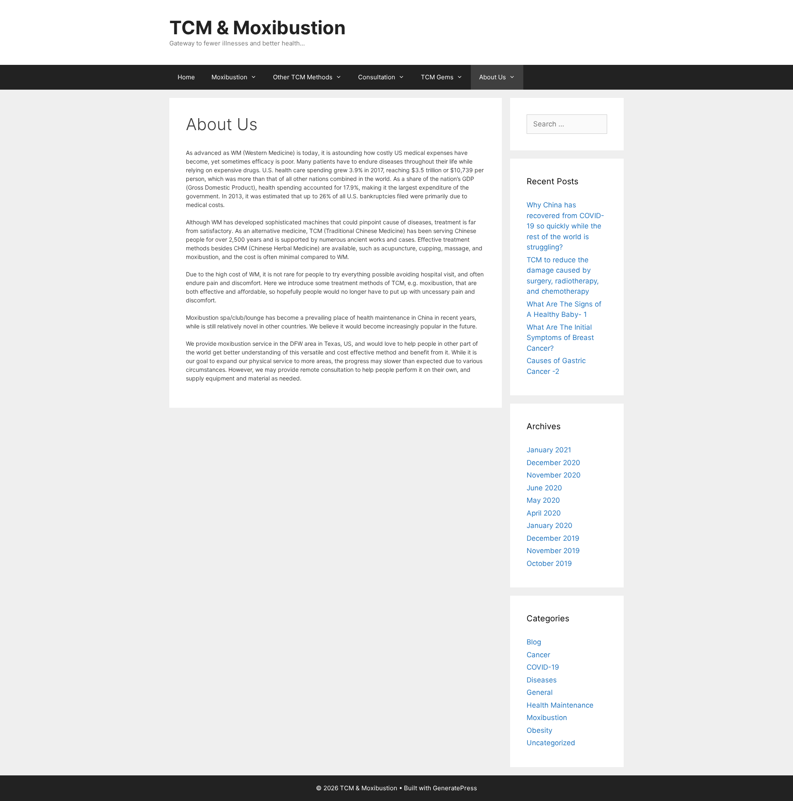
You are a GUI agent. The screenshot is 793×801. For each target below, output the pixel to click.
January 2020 (549, 525)
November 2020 (554, 475)
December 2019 (553, 538)
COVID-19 (543, 667)
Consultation (376, 77)
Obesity (539, 730)
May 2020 (543, 500)
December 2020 (553, 463)
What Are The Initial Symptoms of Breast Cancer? (560, 337)
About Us (492, 77)
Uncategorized (551, 743)
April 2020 (544, 513)
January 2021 (549, 450)
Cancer (538, 655)
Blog (534, 642)
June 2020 (544, 488)
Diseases (542, 680)
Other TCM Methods (302, 77)
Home (186, 77)
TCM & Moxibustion (257, 27)
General (540, 692)
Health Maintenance (560, 705)
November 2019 (553, 551)
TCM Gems (437, 77)
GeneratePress (455, 788)
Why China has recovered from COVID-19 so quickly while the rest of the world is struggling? (565, 226)
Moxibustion (229, 77)
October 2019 (549, 563)
